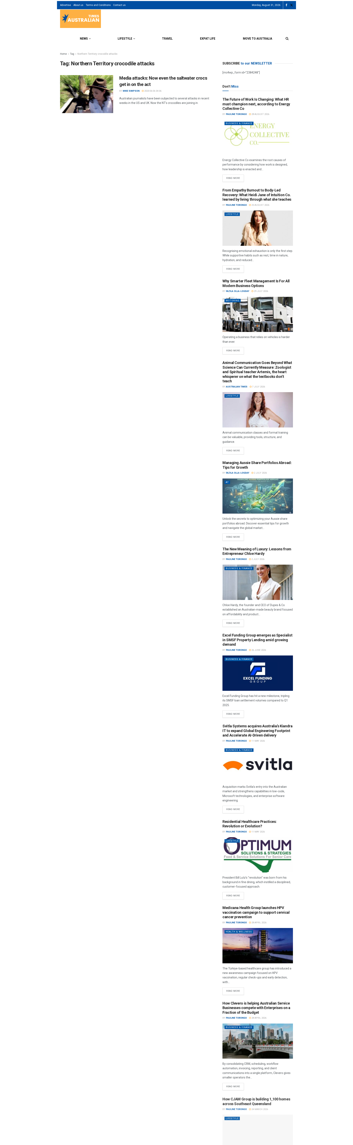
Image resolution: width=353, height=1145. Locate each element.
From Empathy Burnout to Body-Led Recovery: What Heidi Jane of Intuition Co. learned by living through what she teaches (256, 194)
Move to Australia (257, 38)
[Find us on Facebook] (286, 5)
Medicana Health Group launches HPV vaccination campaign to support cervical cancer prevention (256, 912)
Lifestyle (125, 38)
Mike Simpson (131, 91)
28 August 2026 (260, 114)
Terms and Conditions (98, 5)
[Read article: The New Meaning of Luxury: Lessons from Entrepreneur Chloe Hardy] (257, 582)
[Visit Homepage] (80, 19)
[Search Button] (287, 38)
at (227, 482)
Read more (235, 177)
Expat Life (207, 38)
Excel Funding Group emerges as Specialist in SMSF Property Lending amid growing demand (257, 639)
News (84, 38)
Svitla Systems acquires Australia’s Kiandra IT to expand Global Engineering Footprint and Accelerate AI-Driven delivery (257, 730)
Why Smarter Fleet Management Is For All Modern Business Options (256, 283)
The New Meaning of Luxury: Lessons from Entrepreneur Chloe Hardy (256, 551)
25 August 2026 (260, 205)
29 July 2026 (260, 291)
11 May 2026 (258, 741)
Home (63, 53)
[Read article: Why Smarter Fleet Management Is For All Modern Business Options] (257, 314)
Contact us (119, 5)
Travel (167, 38)
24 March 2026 (259, 1108)
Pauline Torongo (236, 114)
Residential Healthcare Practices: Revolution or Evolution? (249, 823)
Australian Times (236, 386)
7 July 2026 (258, 386)
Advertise (65, 5)
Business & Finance (239, 123)
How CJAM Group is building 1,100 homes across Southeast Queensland (256, 1100)
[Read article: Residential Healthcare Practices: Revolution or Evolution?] (257, 854)
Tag (72, 53)
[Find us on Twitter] (291, 5)
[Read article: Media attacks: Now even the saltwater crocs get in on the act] (86, 94)
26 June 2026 (258, 650)
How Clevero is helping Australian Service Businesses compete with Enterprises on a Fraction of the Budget (256, 1008)
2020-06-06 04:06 (152, 91)
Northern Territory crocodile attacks (97, 53)
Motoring (232, 300)
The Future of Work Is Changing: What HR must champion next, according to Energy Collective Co (256, 104)
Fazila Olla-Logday (237, 291)
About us (78, 5)
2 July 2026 (260, 473)
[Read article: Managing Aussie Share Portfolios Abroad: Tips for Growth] (257, 496)
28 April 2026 (258, 922)
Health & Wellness (239, 931)
